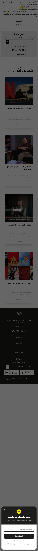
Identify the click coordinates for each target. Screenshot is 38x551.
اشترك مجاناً (19, 536)
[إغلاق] (4, 509)
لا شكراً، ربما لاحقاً (19, 541)
